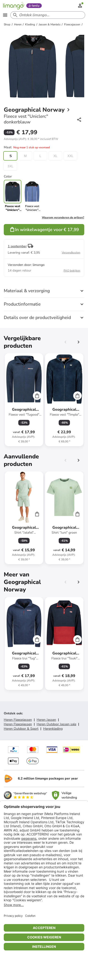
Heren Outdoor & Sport (21, 728)
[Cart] (37, 395)
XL (55, 156)
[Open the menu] (5, 15)
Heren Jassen (46, 719)
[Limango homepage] (13, 5)
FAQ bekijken (72, 270)
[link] (32, 196)
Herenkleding (53, 728)
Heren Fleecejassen (18, 719)
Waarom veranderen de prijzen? (63, 217)
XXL (70, 156)
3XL (10, 166)
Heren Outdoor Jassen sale (56, 724)
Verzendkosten (71, 252)
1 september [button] (17, 246)
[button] (31, 139)
